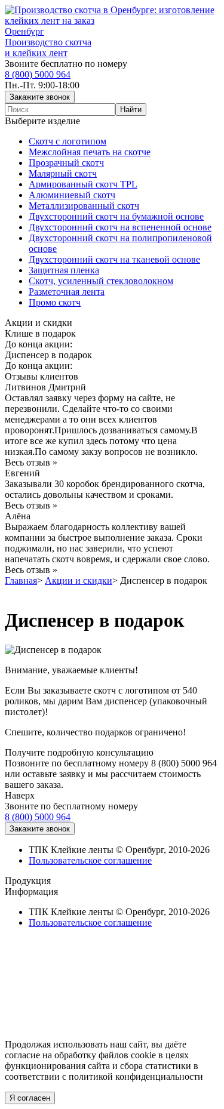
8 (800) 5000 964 (37, 74)
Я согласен (30, 1097)
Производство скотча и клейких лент (48, 47)
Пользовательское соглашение (90, 860)
